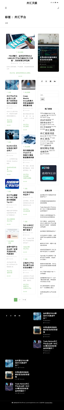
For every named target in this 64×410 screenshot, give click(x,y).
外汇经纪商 (26, 211)
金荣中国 (9, 272)
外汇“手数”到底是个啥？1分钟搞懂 (47, 272)
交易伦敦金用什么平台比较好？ (48, 293)
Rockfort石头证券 (11, 168)
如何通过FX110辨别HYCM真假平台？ (47, 58)
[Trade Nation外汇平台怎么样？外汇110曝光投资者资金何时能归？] (37, 347)
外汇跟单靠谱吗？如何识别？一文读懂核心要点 (47, 286)
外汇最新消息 (47, 133)
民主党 (41, 141)
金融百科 (50, 50)
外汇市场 (52, 124)
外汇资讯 (45, 138)
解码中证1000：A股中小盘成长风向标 (48, 244)
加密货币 (44, 117)
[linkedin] (55, 2)
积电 (54, 141)
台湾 (52, 119)
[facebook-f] (51, 2)
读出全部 (20, 76)
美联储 (51, 143)
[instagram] (53, 2)
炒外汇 (44, 141)
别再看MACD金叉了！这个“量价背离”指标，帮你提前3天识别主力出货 (48, 279)
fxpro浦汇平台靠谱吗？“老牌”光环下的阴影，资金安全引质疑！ (48, 257)
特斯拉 (48, 141)
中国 (41, 113)
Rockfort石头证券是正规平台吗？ (12, 148)
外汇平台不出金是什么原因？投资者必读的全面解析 (12, 99)
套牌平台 (26, 286)
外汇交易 (42, 124)
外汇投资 (42, 129)
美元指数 (26, 176)
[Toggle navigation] (6, 8)
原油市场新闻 (45, 120)
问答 (9, 92)
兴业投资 (50, 67)
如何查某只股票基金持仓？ (48, 231)
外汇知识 (49, 135)
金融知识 (51, 150)
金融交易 (9, 122)
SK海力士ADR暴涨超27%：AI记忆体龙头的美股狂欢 (48, 216)
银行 (54, 150)
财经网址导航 (47, 148)
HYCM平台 (43, 67)
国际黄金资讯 (45, 123)
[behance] (57, 2)
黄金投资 (47, 153)
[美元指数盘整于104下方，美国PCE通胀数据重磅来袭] (28, 139)
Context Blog (48, 402)
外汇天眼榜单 (11, 219)
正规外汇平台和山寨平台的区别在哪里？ (28, 265)
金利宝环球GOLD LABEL (23, 73)
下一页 (24, 299)
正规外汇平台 (27, 288)
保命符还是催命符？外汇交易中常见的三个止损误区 (48, 250)
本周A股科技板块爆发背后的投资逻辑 (48, 202)
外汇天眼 (32, 3)
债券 (55, 115)
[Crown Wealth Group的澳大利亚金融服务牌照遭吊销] (28, 85)
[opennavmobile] (58, 8)
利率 (41, 117)
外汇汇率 (43, 136)
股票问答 (47, 145)
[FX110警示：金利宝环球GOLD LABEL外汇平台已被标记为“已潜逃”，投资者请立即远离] (20, 41)
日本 (53, 138)
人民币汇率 (44, 116)
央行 (51, 137)
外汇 (52, 122)
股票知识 (42, 144)
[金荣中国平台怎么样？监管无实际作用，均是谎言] (12, 234)
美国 (48, 143)
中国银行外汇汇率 (49, 113)
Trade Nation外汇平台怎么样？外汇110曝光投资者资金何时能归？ (48, 209)
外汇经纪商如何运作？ (28, 193)
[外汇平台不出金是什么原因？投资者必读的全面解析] (12, 85)
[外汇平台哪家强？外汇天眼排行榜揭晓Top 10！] (12, 184)
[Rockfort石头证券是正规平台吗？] (12, 135)
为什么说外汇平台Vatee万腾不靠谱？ (28, 227)
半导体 (48, 117)
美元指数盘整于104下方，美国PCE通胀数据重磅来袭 (28, 154)
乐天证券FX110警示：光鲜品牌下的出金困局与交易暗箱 (48, 237)
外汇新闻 (20, 52)
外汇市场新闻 (45, 127)
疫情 (51, 141)
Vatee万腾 (26, 247)
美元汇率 (45, 143)
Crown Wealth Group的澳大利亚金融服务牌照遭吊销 (28, 101)
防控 (41, 153)
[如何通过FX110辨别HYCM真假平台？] (37, 318)
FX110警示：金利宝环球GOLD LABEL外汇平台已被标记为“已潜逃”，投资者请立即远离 (20, 58)
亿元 (50, 115)
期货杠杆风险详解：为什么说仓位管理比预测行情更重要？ (48, 265)
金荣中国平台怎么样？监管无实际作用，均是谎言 (12, 250)
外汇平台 (12, 73)
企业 (52, 115)
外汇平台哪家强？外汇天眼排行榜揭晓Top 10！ (12, 198)
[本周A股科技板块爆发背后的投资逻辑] (37, 332)
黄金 (44, 153)
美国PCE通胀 (27, 178)
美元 (41, 143)
